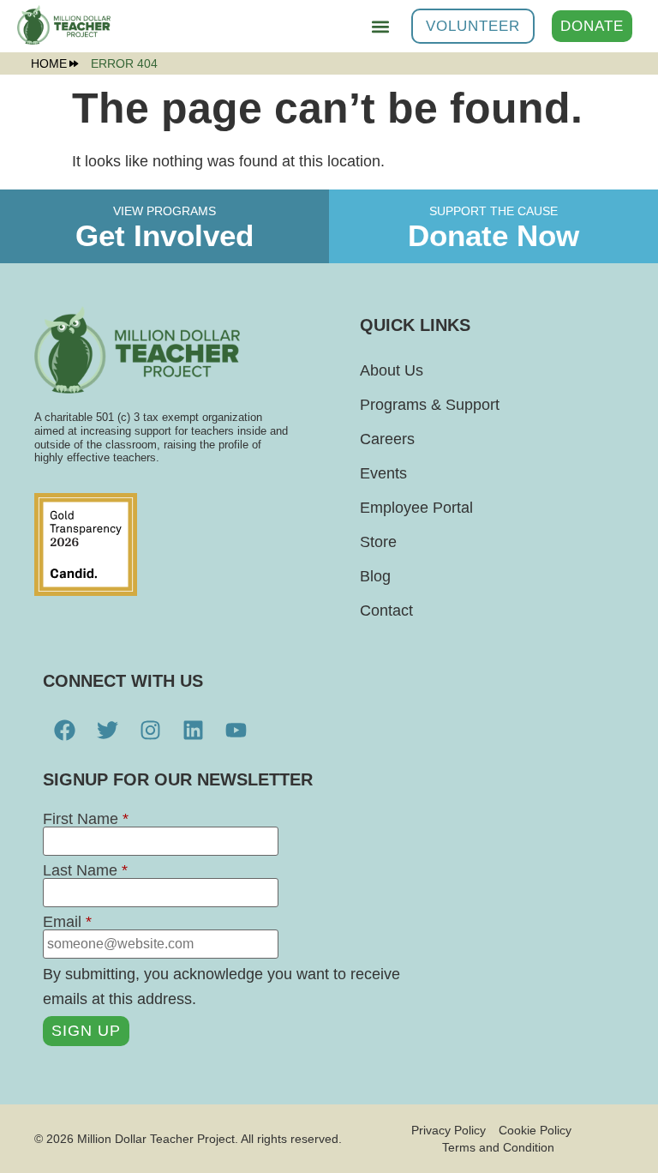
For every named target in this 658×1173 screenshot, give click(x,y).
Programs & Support (429, 404)
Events (383, 473)
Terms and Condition (498, 1147)
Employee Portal (416, 507)
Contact (386, 610)
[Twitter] (107, 730)
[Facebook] (64, 730)
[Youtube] (235, 730)
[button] (380, 26)
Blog (375, 576)
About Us (391, 370)
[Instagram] (150, 730)
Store (378, 541)
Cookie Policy (535, 1130)
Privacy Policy (448, 1130)
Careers (387, 439)
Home (49, 63)
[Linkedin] (192, 730)
